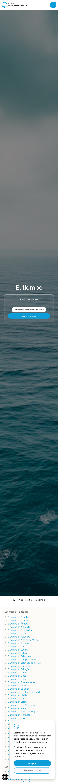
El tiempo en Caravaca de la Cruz (24, 662)
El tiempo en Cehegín (18, 669)
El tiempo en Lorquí (17, 702)
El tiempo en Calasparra (19, 656)
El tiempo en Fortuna (18, 679)
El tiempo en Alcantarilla (20, 630)
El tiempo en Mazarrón (19, 708)
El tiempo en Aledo (17, 633)
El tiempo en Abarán (18, 620)
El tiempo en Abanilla (18, 617)
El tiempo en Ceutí (17, 672)
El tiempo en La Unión (18, 689)
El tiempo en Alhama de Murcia (23, 640)
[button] (5, 777)
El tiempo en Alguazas (19, 636)
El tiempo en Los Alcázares (21, 705)
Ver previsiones (29, 316)
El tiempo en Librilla (17, 695)
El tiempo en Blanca (18, 649)
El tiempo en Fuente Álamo (21, 682)
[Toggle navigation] (53, 5)
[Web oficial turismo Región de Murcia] (16, 5)
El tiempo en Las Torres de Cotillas (25, 692)
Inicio (20, 600)
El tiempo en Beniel (17, 646)
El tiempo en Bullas (17, 653)
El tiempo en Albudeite (19, 627)
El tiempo (40, 600)
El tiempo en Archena (18, 643)
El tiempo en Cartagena (19, 666)
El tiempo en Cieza (17, 676)
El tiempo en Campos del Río (22, 659)
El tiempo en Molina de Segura (23, 711)
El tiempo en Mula (16, 718)
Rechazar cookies (32, 770)
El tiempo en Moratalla (19, 715)
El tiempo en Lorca (17, 698)
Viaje (29, 600)
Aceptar (32, 763)
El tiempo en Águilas (18, 623)
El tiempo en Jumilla (18, 685)
